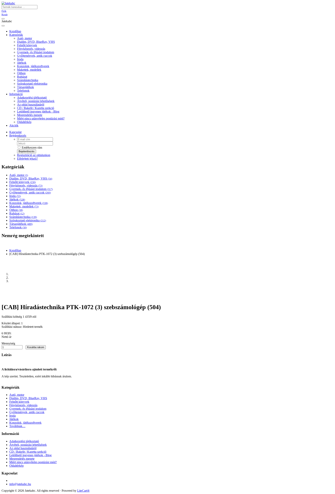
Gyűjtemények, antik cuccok (34, 55)
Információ (16, 94)
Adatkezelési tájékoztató (32, 97)
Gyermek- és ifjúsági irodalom (35, 52)
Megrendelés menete (29, 115)
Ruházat (22, 76)
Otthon (21, 73)
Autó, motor (24, 38)
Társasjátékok (25, 87)
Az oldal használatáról (30, 104)
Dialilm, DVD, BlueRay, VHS (36, 41)
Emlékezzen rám (31, 147)
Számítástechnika (27, 80)
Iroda (20, 59)
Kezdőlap (15, 250)
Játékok (21, 62)
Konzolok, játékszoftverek (33, 66)
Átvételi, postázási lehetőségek (35, 101)
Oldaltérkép (24, 122)
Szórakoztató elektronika (32, 83)
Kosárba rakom (35, 347)
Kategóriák (16, 34)
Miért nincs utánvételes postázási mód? (41, 118)
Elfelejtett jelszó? (27, 158)
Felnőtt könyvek (27, 45)
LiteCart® (83, 490)
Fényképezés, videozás (31, 48)
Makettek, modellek (29, 69)
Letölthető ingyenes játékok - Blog (38, 111)
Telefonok (23, 90)
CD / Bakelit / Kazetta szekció (35, 108)
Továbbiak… (17, 426)
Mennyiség (8, 343)
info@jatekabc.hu (20, 484)
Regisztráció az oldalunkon (33, 155)
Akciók (13, 125)
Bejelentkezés (17, 135)
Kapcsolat (15, 132)
